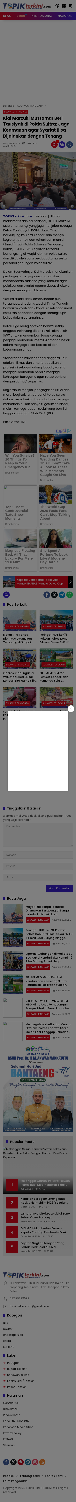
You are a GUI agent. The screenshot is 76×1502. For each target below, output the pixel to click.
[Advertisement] (38, 751)
